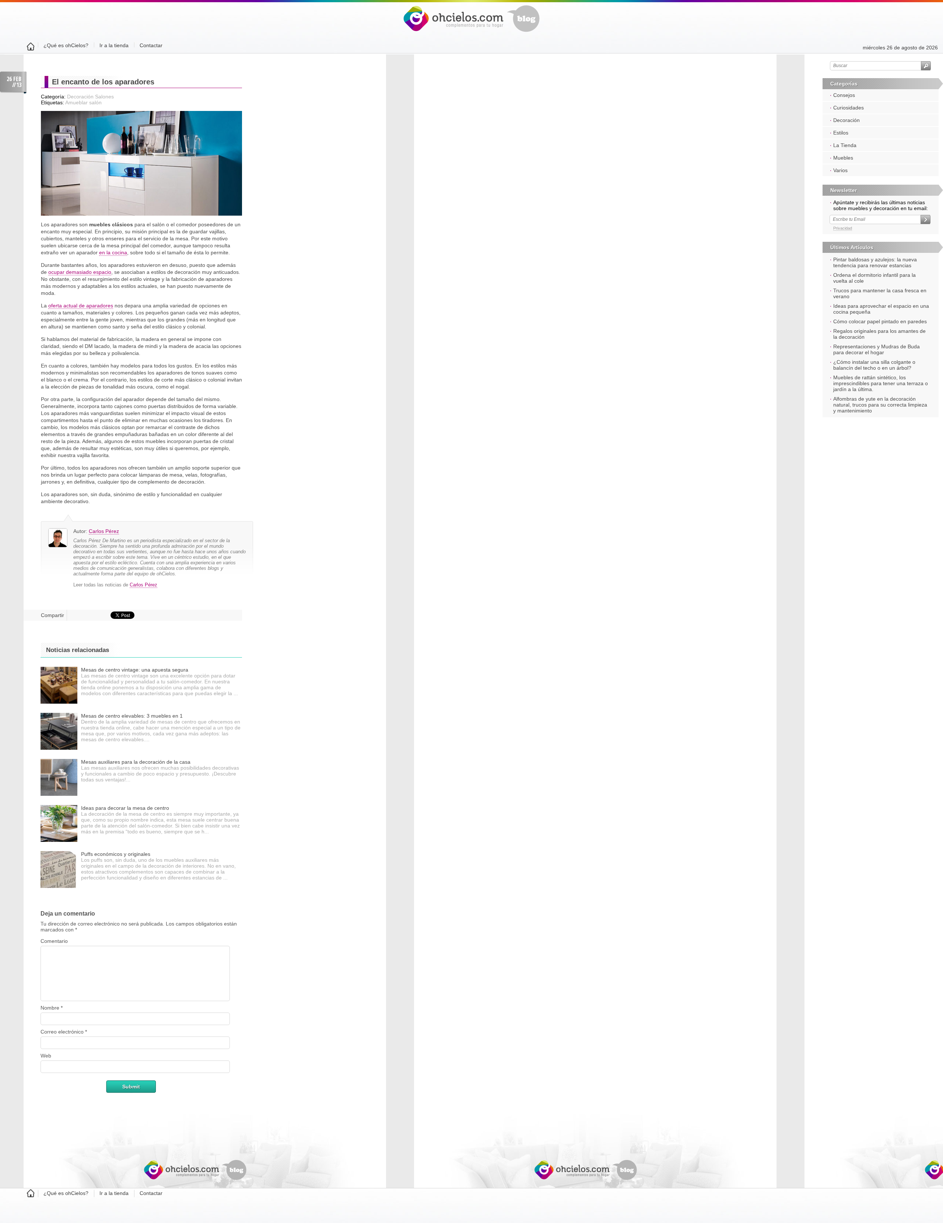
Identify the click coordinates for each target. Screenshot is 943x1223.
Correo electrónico (64, 1032)
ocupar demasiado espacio (79, 272)
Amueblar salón (83, 102)
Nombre (52, 1008)
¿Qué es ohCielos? (65, 45)
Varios (840, 170)
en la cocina (113, 252)
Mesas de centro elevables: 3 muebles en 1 (132, 716)
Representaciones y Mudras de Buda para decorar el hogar (876, 349)
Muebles (843, 158)
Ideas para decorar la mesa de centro (125, 808)
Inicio (31, 47)
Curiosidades (848, 108)
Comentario (54, 941)
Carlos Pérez (104, 531)
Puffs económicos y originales (115, 854)
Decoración (846, 120)
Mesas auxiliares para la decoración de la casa (135, 762)
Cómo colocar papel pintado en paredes (880, 321)
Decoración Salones (90, 97)
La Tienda (844, 145)
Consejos (844, 95)
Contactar (151, 45)
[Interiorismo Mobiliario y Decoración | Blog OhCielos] (471, 30)
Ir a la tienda (114, 45)
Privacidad (842, 228)
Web (46, 1056)
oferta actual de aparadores (80, 306)
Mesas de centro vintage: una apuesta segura (134, 670)
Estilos (840, 133)
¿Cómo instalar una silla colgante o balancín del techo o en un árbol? (874, 365)
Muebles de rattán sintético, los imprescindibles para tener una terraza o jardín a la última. (880, 383)
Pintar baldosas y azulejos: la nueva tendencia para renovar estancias (875, 262)
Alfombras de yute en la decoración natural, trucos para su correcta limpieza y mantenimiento (880, 405)
